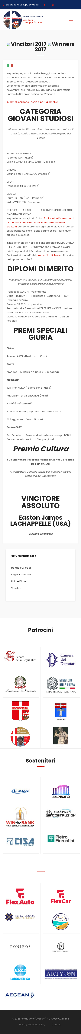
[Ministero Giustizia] (20, 684)
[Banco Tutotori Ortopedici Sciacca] (20, 737)
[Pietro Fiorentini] (60, 839)
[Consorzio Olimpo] (60, 790)
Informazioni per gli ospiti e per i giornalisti (32, 102)
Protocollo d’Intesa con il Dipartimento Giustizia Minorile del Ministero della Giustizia (40, 222)
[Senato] (20, 656)
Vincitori (16, 588)
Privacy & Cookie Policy (32, 1024)
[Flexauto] (20, 896)
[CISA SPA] (20, 842)
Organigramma (21, 574)
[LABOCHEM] (20, 973)
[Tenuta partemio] (20, 917)
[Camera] (60, 659)
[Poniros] (20, 947)
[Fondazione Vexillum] (20, 711)
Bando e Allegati (21, 568)
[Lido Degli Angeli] (60, 922)
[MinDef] (60, 685)
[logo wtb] (20, 817)
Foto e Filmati (19, 581)
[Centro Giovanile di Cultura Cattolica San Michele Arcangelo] (60, 737)
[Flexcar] (60, 896)
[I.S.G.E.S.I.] (60, 711)
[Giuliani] (20, 791)
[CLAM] (60, 947)
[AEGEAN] (20, 995)
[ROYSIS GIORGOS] (60, 972)
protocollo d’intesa (48, 255)
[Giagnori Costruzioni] (60, 813)
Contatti (56, 1024)
